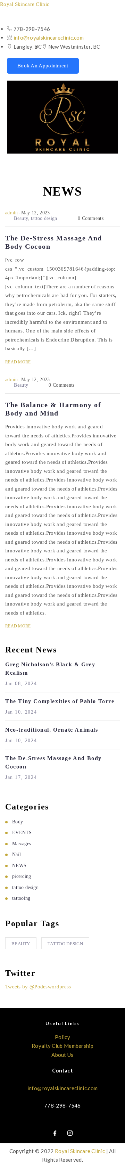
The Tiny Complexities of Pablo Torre (60, 701)
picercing (21, 876)
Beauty (21, 218)
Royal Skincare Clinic (24, 4)
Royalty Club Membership (62, 1046)
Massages (21, 843)
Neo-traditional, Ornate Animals (51, 730)
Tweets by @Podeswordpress (38, 986)
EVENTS (22, 832)
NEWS (19, 865)
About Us (62, 1055)
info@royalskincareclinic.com (49, 37)
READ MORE (18, 362)
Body (17, 821)
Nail (16, 854)
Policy (62, 1037)
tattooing (21, 898)
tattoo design (44, 218)
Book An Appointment (42, 65)
